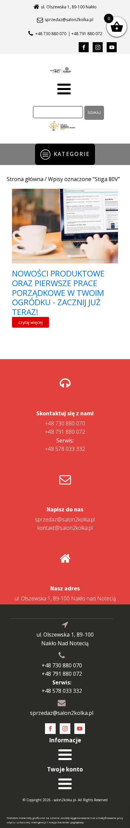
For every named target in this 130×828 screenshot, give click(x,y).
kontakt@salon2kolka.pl (65, 527)
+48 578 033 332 (65, 445)
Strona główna (25, 179)
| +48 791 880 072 (85, 33)
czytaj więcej (30, 322)
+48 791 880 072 (65, 431)
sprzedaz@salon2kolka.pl (69, 19)
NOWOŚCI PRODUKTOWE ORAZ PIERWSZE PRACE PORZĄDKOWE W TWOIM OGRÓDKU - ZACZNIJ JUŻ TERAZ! (58, 293)
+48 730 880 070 (50, 33)
